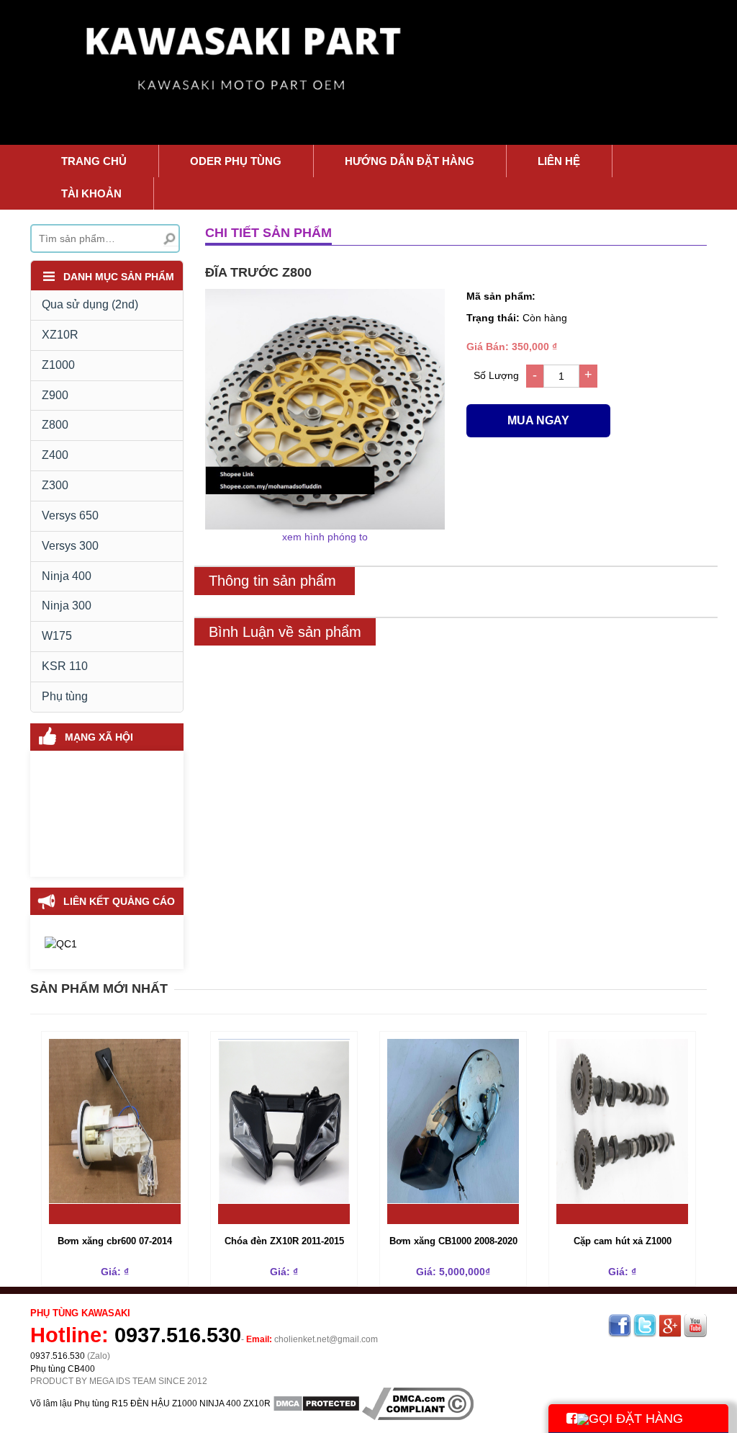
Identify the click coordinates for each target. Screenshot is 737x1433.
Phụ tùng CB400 (62, 1369)
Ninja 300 (66, 605)
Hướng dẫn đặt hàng (409, 161)
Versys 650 (70, 515)
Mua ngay (538, 420)
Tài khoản (91, 193)
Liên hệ (559, 161)
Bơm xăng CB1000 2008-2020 (453, 1241)
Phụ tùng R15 (101, 1403)
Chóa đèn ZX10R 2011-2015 (284, 1241)
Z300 (55, 485)
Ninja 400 (66, 576)
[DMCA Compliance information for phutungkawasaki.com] (418, 1403)
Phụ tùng (65, 696)
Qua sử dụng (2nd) (90, 304)
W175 (57, 636)
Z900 (55, 395)
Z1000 (58, 365)
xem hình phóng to (325, 537)
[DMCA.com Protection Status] (316, 1403)
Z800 (55, 425)
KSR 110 (65, 666)
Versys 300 (70, 546)
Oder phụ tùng (235, 161)
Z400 (55, 455)
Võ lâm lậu (51, 1403)
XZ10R (60, 335)
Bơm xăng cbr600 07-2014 (115, 1241)
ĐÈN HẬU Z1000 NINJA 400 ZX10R (200, 1403)
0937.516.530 (177, 1335)
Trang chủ (94, 161)
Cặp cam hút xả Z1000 (623, 1241)
